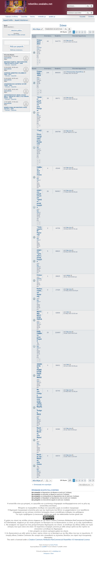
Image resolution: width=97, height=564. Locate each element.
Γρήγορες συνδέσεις (11, 16)
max (38, 79)
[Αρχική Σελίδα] (15, 7)
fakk (38, 323)
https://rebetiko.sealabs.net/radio (16, 34)
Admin (68, 275)
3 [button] (79, 32)
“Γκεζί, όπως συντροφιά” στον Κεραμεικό (39, 137)
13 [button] (90, 32)
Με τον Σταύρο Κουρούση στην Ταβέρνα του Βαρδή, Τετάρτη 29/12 (39, 402)
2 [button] (76, 32)
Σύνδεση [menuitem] (91, 16)
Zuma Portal (53, 545)
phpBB (44, 546)
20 (40, 92)
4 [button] (82, 32)
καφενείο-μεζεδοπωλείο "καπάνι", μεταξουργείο (39, 198)
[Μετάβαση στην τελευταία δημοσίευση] (73, 40)
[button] (70, 32)
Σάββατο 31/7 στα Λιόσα (39, 171)
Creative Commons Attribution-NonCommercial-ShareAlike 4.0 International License (59, 540)
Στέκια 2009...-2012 (39, 73)
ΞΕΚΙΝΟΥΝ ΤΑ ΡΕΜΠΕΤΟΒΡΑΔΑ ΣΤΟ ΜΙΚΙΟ (39, 370)
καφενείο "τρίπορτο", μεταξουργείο (39, 255)
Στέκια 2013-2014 (39, 42)
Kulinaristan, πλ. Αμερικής (39, 292)
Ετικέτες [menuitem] (32, 16)
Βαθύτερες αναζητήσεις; (16, 50)
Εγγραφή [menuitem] (82, 16)
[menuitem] (47, 553)
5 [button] (84, 32)
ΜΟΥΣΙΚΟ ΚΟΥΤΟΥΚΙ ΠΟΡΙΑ (39, 315)
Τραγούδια (24, 16)
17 (38, 90)
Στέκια (63, 25)
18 (40, 90)
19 (38, 92)
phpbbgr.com (57, 551)
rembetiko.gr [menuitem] (42, 16)
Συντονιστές (39, 48)
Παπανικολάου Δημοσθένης (74, 72)
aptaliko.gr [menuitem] (52, 16)
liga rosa (69, 40)
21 (38, 94)
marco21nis (7, 57)
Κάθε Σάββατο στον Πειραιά (39, 336)
